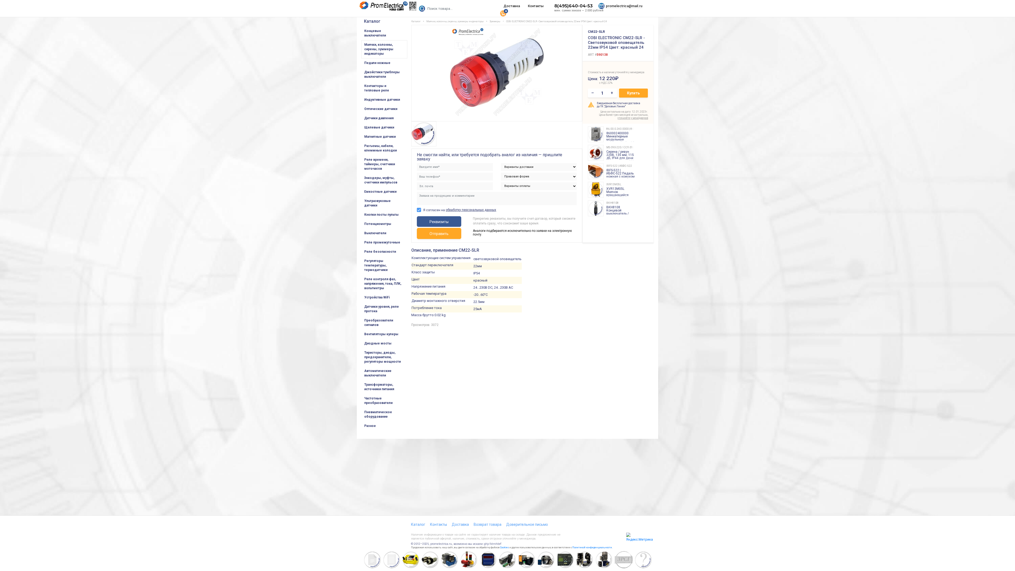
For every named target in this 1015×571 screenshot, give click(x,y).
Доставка (512, 6)
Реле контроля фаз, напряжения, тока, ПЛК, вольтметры (382, 283)
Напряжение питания (428, 286)
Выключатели (375, 233)
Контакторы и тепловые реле (376, 88)
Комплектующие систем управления (441, 258)
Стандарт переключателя (432, 265)
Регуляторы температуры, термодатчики (375, 265)
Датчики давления (379, 118)
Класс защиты (423, 272)
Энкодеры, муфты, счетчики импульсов (380, 180)
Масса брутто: (423, 315)
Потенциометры (377, 224)
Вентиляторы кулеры (381, 334)
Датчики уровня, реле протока (381, 309)
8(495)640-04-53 (573, 5)
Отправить (439, 234)
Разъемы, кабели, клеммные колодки (380, 148)
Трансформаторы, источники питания (379, 387)
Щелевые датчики (379, 127)
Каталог (372, 21)
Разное (370, 426)
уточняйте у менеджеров (632, 118)
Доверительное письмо (527, 524)
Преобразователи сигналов (378, 323)
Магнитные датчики (380, 137)
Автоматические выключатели (377, 373)
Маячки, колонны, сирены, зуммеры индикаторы (378, 49)
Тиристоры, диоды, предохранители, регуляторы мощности (382, 357)
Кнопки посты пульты (381, 215)
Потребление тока (427, 308)
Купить (633, 93)
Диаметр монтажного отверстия (438, 301)
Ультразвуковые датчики (377, 203)
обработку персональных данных (471, 210)
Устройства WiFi (377, 297)
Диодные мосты (377, 343)
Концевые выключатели (375, 33)
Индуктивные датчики (382, 100)
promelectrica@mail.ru (624, 6)
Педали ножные (377, 63)
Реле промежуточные (382, 242)
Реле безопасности (380, 252)
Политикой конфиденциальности (592, 547)
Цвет (416, 279)
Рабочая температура (429, 294)
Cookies (504, 547)
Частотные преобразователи (378, 401)
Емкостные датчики (380, 192)
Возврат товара (487, 524)
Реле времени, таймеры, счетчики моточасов (379, 164)
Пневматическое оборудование (378, 414)
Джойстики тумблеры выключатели (382, 74)
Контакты (536, 6)
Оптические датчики (380, 109)
